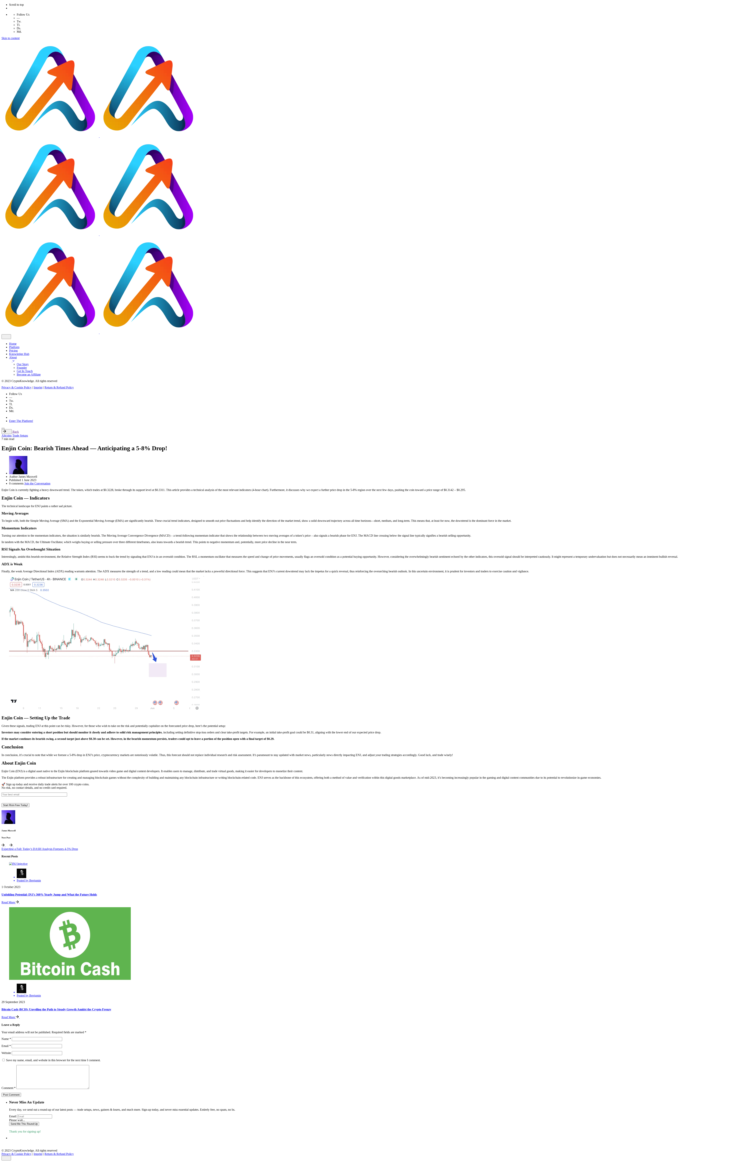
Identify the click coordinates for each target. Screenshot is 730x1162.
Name (6, 1038)
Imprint (38, 387)
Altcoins (7, 435)
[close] (6, 336)
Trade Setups (20, 435)
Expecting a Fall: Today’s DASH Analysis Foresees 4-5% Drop (40, 849)
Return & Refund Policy (59, 387)
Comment (9, 1088)
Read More (9, 902)
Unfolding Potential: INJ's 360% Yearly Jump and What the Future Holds (49, 894)
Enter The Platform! (21, 421)
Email (6, 1046)
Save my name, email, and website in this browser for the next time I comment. (53, 1060)
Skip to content (11, 38)
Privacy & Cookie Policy (17, 387)
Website (6, 1053)
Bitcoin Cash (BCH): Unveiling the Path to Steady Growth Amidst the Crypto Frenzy (56, 1009)
